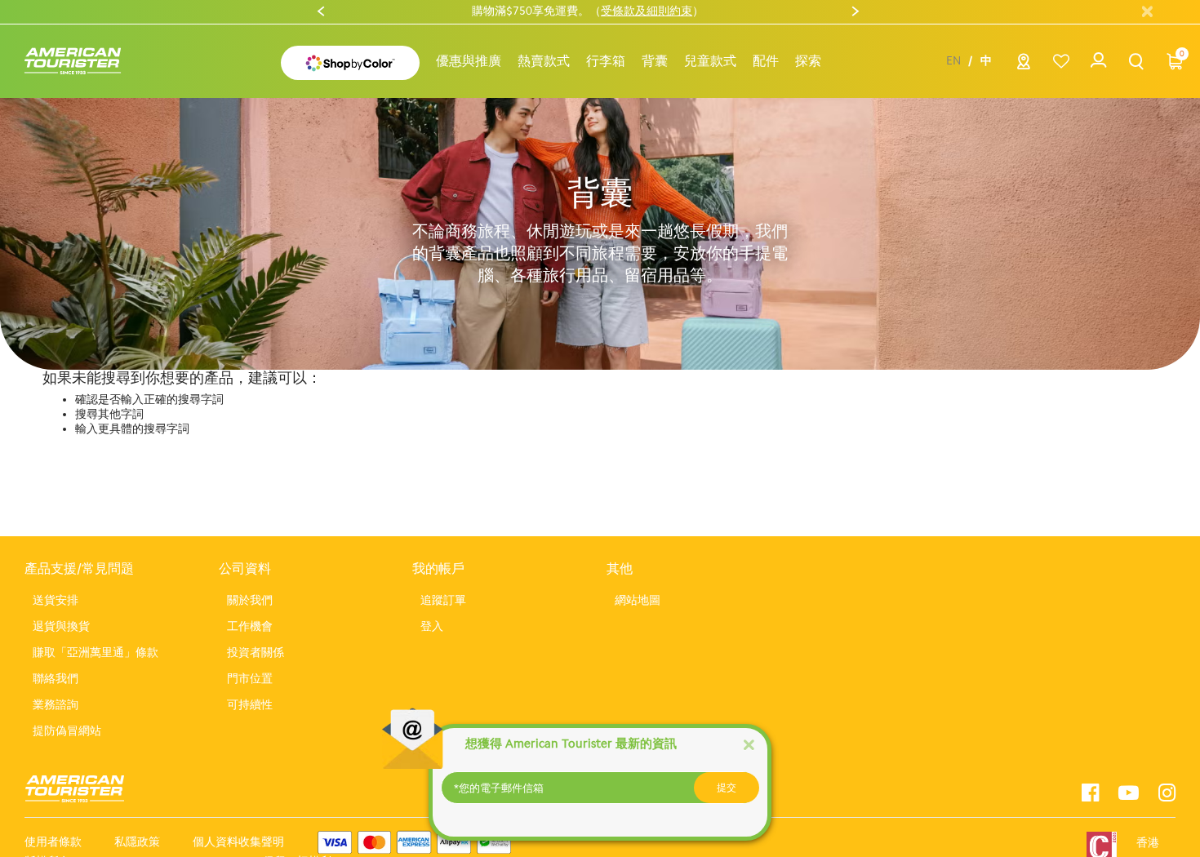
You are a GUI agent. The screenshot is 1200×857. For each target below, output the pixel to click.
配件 (766, 61)
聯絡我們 (55, 679)
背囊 (655, 61)
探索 (808, 61)
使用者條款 (53, 842)
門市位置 (250, 679)
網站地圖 (637, 600)
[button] (543, 61)
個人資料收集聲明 (238, 842)
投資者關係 (255, 652)
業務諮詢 (55, 705)
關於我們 (250, 600)
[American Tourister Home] (81, 61)
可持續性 (250, 705)
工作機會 (250, 626)
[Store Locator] (1024, 65)
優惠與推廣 (468, 61)
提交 (726, 787)
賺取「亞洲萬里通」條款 (95, 652)
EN (953, 61)
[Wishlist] (1061, 62)
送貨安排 (55, 600)
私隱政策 (137, 842)
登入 (431, 626)
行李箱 (605, 61)
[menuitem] (468, 61)
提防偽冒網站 (67, 731)
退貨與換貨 (61, 626)
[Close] (748, 744)
